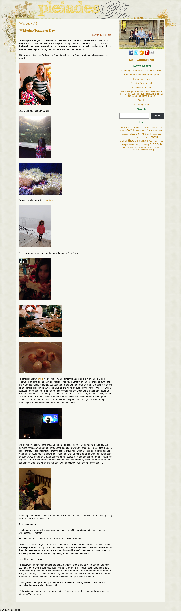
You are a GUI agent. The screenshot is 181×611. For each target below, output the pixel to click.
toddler (149, 147)
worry (151, 149)
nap (142, 138)
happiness (125, 134)
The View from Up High (142, 83)
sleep (146, 144)
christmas (144, 127)
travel (154, 147)
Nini (146, 137)
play (157, 141)
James (141, 133)
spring (125, 147)
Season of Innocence (141, 87)
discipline (123, 131)
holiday (132, 134)
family (131, 130)
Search (141, 109)
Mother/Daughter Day (39, 30)
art (128, 128)
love (154, 134)
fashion (138, 131)
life (151, 134)
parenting (142, 140)
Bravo (40, 379)
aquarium (48, 200)
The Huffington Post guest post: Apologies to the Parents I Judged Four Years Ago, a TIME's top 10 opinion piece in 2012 (141, 94)
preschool (130, 144)
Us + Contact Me (141, 60)
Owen (153, 137)
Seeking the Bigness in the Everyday (141, 75)
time (145, 147)
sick (142, 145)
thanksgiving (139, 147)
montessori (128, 138)
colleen (153, 128)
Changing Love (141, 104)
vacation (132, 149)
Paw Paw (152, 141)
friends (151, 130)
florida (144, 131)
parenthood (128, 140)
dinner (159, 128)
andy (124, 127)
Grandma (159, 130)
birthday (134, 127)
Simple (141, 100)
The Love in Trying (141, 79)
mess (158, 134)
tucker (158, 147)
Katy (148, 134)
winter (146, 149)
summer (131, 147)
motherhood (136, 138)
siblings (138, 145)
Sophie (156, 144)
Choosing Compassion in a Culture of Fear (141, 70)
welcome (140, 149)
